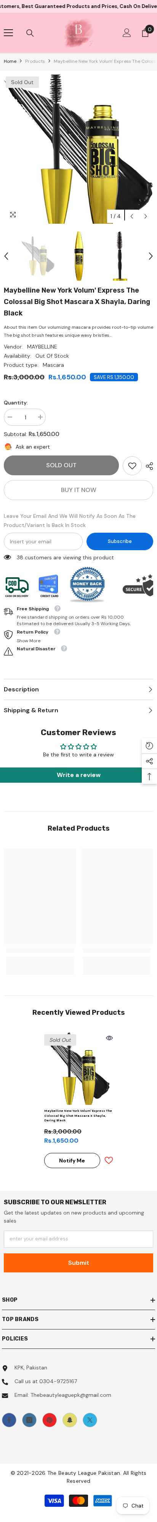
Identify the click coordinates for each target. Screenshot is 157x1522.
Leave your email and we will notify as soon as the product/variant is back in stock (70, 521)
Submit (78, 1263)
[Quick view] (109, 1038)
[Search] (30, 33)
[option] (78, 149)
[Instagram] (29, 1420)
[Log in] (127, 33)
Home (10, 61)
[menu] (8, 32)
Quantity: (16, 402)
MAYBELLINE (42, 346)
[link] (132, 465)
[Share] (147, 466)
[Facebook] (9, 1420)
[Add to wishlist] (108, 1160)
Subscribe (120, 541)
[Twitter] (90, 1420)
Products (35, 61)
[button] (131, 216)
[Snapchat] (69, 1420)
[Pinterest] (49, 1420)
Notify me (72, 1160)
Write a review (79, 775)
